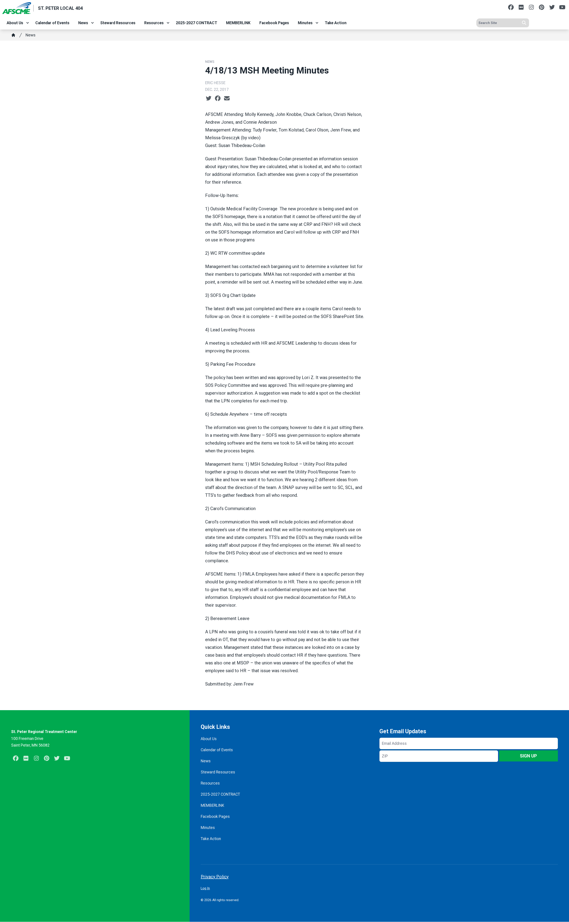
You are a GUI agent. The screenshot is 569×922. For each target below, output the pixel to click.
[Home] (13, 35)
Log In (205, 888)
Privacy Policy (214, 876)
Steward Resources (117, 23)
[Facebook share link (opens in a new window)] (217, 98)
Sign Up (528, 756)
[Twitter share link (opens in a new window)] (208, 98)
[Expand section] (27, 23)
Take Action (336, 23)
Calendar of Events (52, 23)
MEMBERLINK (238, 23)
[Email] (226, 98)
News (83, 23)
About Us (15, 23)
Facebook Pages (274, 23)
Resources (154, 23)
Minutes (305, 23)
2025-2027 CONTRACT (196, 23)
